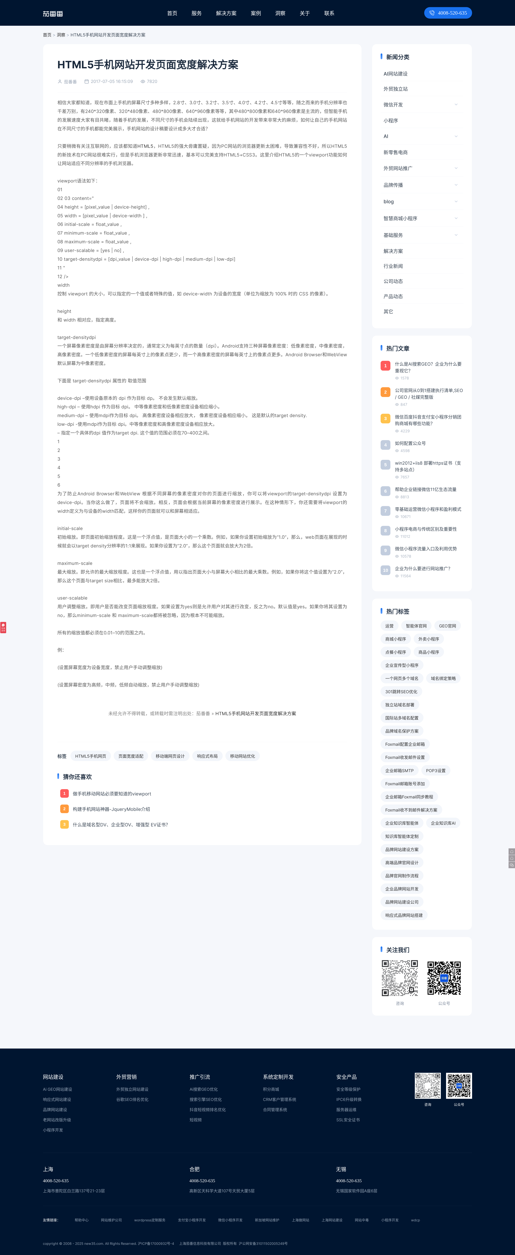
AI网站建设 (396, 74)
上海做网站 (300, 1220)
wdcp (415, 1220)
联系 (329, 13)
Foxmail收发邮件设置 (405, 757)
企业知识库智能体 (402, 823)
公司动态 (393, 281)
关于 (305, 13)
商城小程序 (395, 639)
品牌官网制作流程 (402, 875)
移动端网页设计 (170, 756)
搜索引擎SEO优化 (206, 1099)
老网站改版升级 (57, 1119)
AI (386, 136)
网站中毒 (362, 1220)
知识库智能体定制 (402, 836)
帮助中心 (82, 1220)
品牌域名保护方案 (402, 731)
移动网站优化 (242, 756)
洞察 (280, 13)
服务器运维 (346, 1109)
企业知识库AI (443, 823)
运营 (389, 625)
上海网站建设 (332, 1220)
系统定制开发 (278, 1077)
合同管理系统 (275, 1109)
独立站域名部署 (399, 704)
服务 (197, 13)
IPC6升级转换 (349, 1099)
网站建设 (53, 1077)
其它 (388, 312)
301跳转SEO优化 (401, 691)
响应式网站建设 (57, 1099)
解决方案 (226, 13)
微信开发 (393, 105)
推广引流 (200, 1077)
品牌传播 (393, 185)
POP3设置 (436, 770)
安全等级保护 (348, 1089)
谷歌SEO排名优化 (132, 1099)
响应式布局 (207, 756)
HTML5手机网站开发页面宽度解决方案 (255, 713)
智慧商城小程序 (400, 218)
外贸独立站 (396, 89)
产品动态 (393, 296)
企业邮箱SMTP (399, 770)
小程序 (391, 121)
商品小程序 (428, 652)
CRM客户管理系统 (279, 1099)
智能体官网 (416, 625)
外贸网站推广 (398, 168)
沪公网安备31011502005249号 (263, 1243)
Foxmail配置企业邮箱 (405, 744)
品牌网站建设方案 (402, 849)
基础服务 (393, 235)
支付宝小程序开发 (192, 1220)
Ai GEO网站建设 (57, 1089)
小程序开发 (53, 1130)
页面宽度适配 (130, 756)
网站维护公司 (111, 1220)
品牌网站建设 (55, 1109)
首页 (172, 13)
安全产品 (346, 1077)
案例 (256, 13)
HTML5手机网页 (90, 756)
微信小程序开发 (230, 1220)
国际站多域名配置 (402, 717)
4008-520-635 (452, 13)
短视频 (196, 1119)
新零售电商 (396, 152)
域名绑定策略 (443, 678)
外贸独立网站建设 (132, 1089)
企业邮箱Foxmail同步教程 (409, 796)
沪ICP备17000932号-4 (156, 1243)
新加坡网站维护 (267, 1220)
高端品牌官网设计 (402, 862)
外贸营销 (126, 1077)
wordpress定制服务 (149, 1220)
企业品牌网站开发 (402, 888)
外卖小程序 (428, 639)
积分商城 (271, 1089)
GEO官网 (447, 625)
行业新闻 (393, 266)
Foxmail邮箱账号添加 (405, 783)
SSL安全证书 (348, 1119)
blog (389, 201)
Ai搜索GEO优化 (204, 1089)
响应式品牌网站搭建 (404, 915)
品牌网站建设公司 (402, 902)
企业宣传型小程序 (402, 665)
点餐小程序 (395, 652)
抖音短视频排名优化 (208, 1109)
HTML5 (145, 146)
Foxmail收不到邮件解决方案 (411, 810)
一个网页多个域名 (402, 678)
